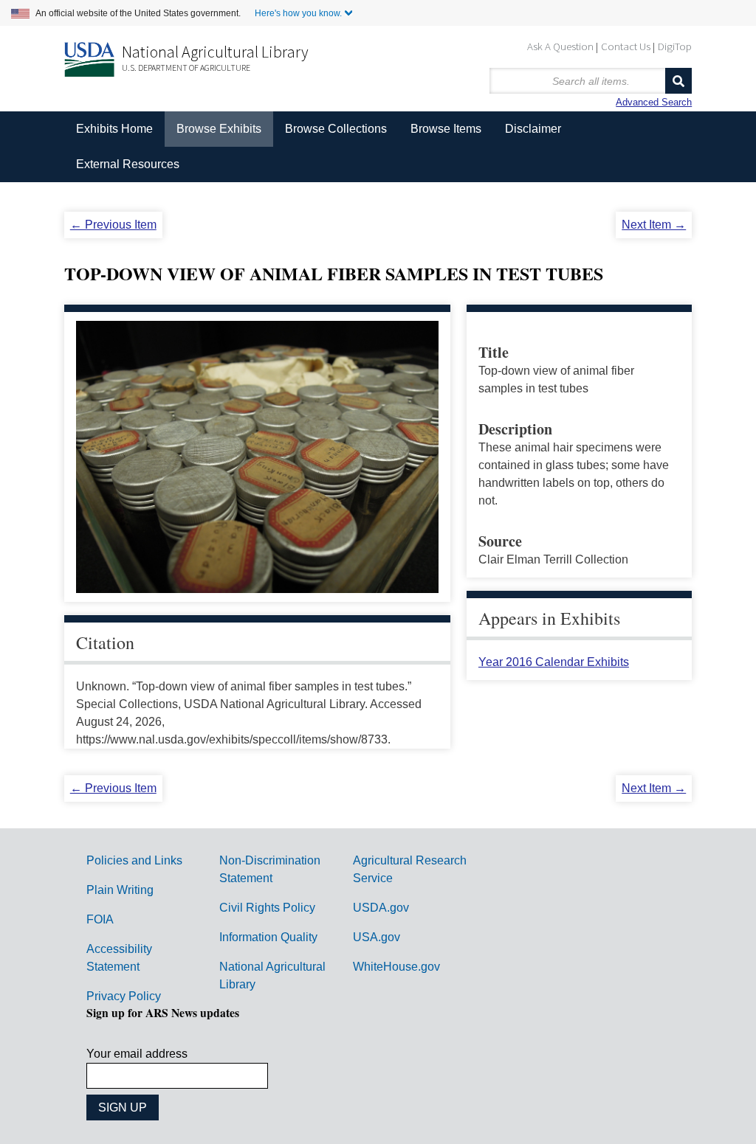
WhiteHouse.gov (396, 966)
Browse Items (445, 128)
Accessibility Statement (119, 958)
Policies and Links (134, 860)
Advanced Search (654, 102)
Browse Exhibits (218, 128)
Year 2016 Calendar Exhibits (553, 662)
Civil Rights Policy (267, 907)
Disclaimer (533, 128)
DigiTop (675, 46)
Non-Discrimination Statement (269, 869)
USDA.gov (381, 907)
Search (678, 81)
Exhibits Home (114, 128)
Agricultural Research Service (410, 869)
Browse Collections (336, 128)
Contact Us (625, 46)
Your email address (137, 1053)
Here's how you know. (298, 13)
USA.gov (376, 937)
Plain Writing (120, 890)
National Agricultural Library (215, 51)
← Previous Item (113, 224)
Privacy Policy (123, 996)
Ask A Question (560, 46)
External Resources (127, 164)
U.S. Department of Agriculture (186, 67)
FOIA (100, 919)
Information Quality (268, 937)
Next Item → (654, 224)
